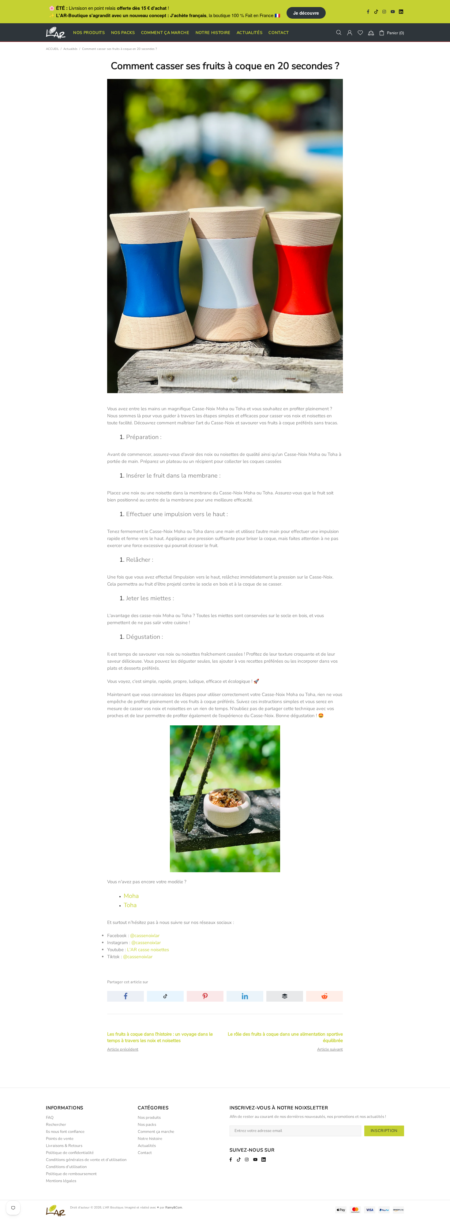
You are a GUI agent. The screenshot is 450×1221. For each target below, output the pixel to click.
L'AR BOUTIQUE (56, 33)
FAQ (50, 1117)
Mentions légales (61, 1181)
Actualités (70, 49)
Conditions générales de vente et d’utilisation (86, 1160)
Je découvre (306, 13)
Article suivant (330, 1049)
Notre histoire (150, 1138)
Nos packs (147, 1124)
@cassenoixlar (146, 943)
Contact (145, 1153)
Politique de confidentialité (70, 1153)
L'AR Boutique (113, 1207)
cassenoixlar (146, 936)
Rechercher (56, 1124)
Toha (130, 905)
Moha (131, 896)
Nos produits (149, 1117)
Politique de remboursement (71, 1174)
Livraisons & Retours (64, 1145)
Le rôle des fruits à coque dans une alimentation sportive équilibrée (285, 1037)
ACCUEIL (52, 49)
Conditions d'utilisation (66, 1167)
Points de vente (59, 1138)
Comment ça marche (156, 1131)
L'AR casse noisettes (148, 950)
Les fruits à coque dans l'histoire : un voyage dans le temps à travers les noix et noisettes (160, 1037)
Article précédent (122, 1049)
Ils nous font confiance (65, 1131)
